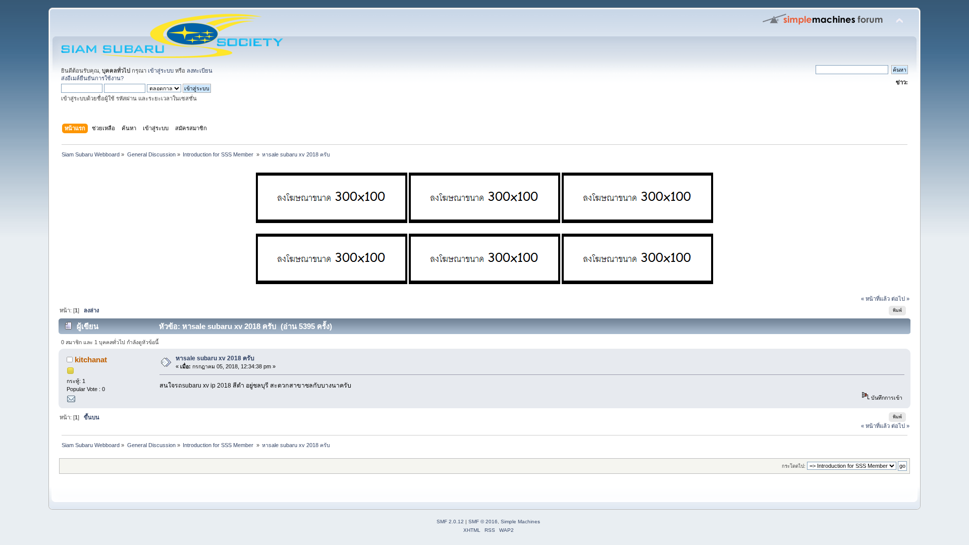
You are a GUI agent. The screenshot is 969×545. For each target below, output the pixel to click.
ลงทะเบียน (199, 71)
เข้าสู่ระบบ (161, 71)
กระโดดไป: (793, 466)
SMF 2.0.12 (450, 521)
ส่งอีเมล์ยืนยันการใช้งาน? (92, 78)
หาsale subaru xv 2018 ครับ (215, 358)
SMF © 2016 (483, 521)
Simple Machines (520, 521)
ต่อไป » (900, 299)
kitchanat (91, 359)
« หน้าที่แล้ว (875, 299)
